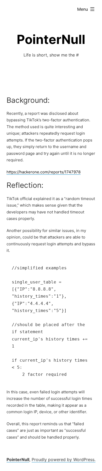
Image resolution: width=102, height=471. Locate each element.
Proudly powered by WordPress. (63, 459)
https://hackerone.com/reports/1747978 (44, 171)
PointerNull (51, 39)
